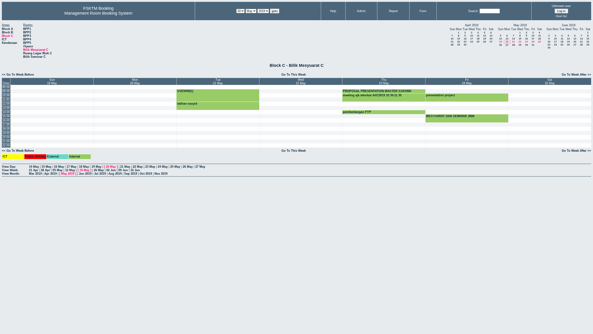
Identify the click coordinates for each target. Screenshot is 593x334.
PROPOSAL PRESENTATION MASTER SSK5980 (377, 91)
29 (458, 44)
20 (491, 38)
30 (465, 44)
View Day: (9, 166)
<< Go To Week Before (18, 74)
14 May (34, 166)
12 (484, 35)
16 (465, 38)
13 (491, 35)
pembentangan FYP (357, 112)
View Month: (11, 173)
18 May (84, 166)
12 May (70, 170)
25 (478, 41)
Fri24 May (467, 81)
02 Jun (111, 170)
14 (452, 38)
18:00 (6, 128)
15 (458, 38)
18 (478, 38)
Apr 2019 (50, 173)
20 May (111, 166)
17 (471, 38)
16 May (59, 166)
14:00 (6, 112)
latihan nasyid (187, 103)
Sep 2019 (130, 173)
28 (452, 44)
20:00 (6, 137)
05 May (58, 170)
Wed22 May (301, 81)
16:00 (6, 120)
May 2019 (67, 173)
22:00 (6, 145)
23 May (150, 166)
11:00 (5, 99)
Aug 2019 (115, 173)
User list (561, 16)
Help (333, 11)
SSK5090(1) (185, 91)
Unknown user (561, 6)
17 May (71, 166)
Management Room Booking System (98, 13)
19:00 (6, 133)
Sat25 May (550, 81)
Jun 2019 (85, 173)
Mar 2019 (35, 173)
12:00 (6, 103)
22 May (138, 166)
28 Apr (45, 170)
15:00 (6, 116)
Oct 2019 (146, 173)
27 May (200, 166)
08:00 (6, 87)
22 (458, 41)
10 (471, 35)
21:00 (6, 141)
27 (491, 41)
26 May (188, 166)
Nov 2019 (161, 173)
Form (423, 11)
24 (471, 41)
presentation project (440, 95)
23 (465, 41)
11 (478, 35)
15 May (46, 166)
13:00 (6, 107)
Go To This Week (293, 74)
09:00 (6, 91)
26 (484, 41)
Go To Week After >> (576, 74)
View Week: (10, 170)
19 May (96, 166)
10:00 (6, 95)
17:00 (6, 124)
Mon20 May (135, 81)
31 (533, 45)
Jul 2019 (100, 173)
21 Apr (33, 170)
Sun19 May (52, 81)
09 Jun (123, 170)
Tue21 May (218, 81)
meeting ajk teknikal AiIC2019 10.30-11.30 (372, 95)
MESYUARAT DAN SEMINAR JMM (450, 116)
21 (452, 41)
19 (484, 38)
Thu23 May (384, 81)
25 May (175, 166)
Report (393, 11)
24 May (163, 166)
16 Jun (135, 170)
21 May (125, 166)
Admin (361, 11)
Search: (473, 11)
